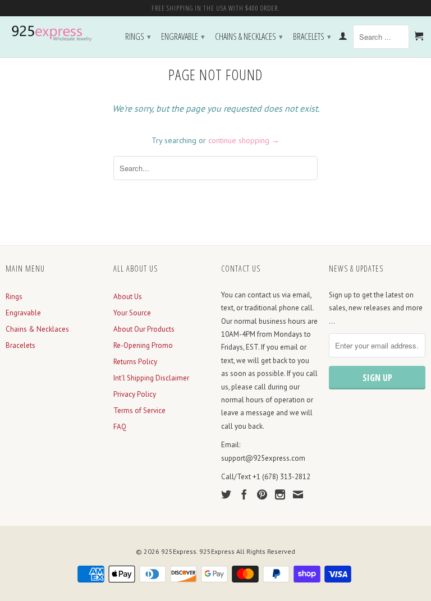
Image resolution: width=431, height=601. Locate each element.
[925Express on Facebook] (244, 494)
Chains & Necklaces (249, 36)
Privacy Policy (134, 394)
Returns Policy (135, 361)
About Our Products (144, 329)
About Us (127, 296)
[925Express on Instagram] (280, 494)
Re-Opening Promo (143, 345)
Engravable (183, 36)
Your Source (132, 313)
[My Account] (342, 38)
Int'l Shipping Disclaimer (151, 378)
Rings (138, 36)
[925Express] (54, 34)
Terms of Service (139, 410)
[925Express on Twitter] (226, 494)
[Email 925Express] (298, 494)
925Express (178, 551)
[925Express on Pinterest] (262, 494)
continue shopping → (243, 140)
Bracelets (312, 36)
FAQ (119, 427)
